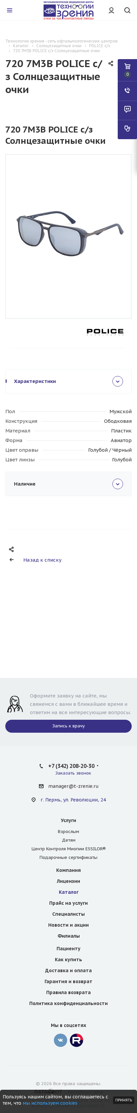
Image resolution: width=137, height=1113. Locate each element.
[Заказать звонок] (127, 91)
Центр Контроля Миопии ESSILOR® (69, 849)
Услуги (68, 820)
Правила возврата (68, 992)
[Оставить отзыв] (127, 110)
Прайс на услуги (68, 903)
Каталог (68, 892)
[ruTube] (76, 1040)
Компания (68, 870)
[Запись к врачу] (127, 129)
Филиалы (69, 936)
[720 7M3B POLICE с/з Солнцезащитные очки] (68, 232)
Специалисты (68, 914)
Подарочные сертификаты (68, 857)
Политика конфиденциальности (68, 1003)
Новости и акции (68, 925)
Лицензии (68, 881)
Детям (68, 840)
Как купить (68, 960)
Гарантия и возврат (68, 981)
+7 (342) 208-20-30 (71, 766)
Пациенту (68, 949)
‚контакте (60, 1040)
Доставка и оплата (68, 971)
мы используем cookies (50, 1103)
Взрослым (68, 831)
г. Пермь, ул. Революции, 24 (73, 800)
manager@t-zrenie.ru (73, 786)
